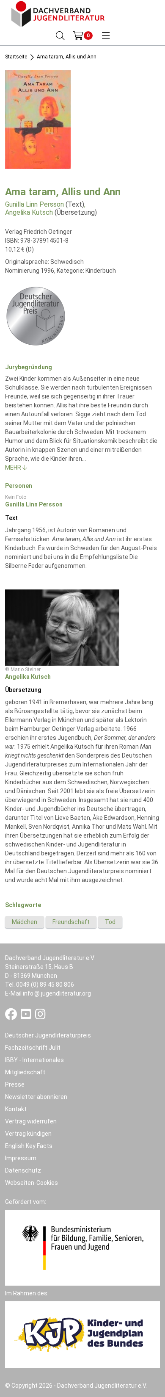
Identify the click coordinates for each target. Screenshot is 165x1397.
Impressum (20, 1158)
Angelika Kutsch (29, 212)
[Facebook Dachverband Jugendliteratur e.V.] (11, 1016)
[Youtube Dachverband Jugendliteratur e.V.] (27, 1016)
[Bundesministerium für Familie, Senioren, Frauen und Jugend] (82, 1247)
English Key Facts (28, 1145)
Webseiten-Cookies (31, 1182)
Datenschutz (23, 1170)
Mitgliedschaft (25, 1072)
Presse (15, 1084)
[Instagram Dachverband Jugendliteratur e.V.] (40, 1016)
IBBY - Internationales (34, 1060)
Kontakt (16, 1109)
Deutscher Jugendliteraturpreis (48, 1035)
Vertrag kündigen (28, 1133)
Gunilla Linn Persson (34, 204)
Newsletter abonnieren (36, 1096)
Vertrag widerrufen (31, 1121)
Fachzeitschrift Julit (32, 1047)
